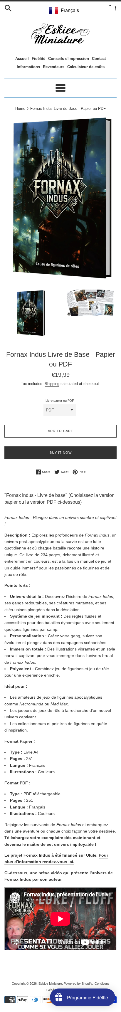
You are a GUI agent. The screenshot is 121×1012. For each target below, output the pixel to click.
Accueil (22, 58)
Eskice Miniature (50, 983)
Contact (99, 58)
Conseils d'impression (68, 58)
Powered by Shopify (78, 983)
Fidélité (38, 58)
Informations (28, 67)
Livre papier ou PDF (60, 400)
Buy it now (61, 452)
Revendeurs (53, 67)
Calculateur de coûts (86, 67)
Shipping (52, 383)
